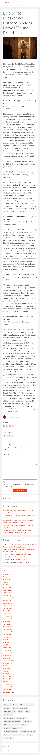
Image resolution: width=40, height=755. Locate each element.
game (27, 711)
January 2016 (7, 681)
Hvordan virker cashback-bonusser (15, 718)
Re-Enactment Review (28, 731)
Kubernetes (27, 721)
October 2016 (7, 658)
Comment (6, 454)
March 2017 (7, 647)
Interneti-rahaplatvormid (12, 721)
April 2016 (6, 674)
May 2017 (6, 645)
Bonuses (7, 708)
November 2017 (8, 632)
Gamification (8, 715)
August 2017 (7, 640)
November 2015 (8, 687)
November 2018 (8, 619)
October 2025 (7, 595)
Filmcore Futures (8, 435)
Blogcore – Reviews (26, 705)
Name (4, 467)
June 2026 (6, 579)
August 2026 (7, 574)
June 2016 (6, 668)
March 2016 (7, 676)
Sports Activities (18, 735)
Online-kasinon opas (10, 731)
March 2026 (7, 587)
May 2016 (6, 671)
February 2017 (7, 650)
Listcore (24, 725)
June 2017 (6, 642)
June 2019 (6, 611)
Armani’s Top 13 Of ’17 (21, 559)
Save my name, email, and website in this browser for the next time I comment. (20, 485)
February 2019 (7, 613)
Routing (6, 735)
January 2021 (7, 600)
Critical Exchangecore (20, 708)
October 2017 (7, 634)
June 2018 (6, 621)
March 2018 (7, 624)
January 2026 (7, 590)
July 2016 (6, 666)
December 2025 (8, 592)
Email (4, 475)
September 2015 (8, 692)
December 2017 (8, 629)
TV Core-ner (8, 738)
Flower (20, 711)
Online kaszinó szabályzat (12, 728)
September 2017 (8, 637)
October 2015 (7, 689)
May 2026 (6, 582)
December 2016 (8, 653)
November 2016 (8, 655)
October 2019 (7, 608)
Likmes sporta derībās (11, 725)
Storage (29, 735)
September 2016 (8, 661)
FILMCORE (6, 3)
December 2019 (8, 606)
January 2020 (7, 603)
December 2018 (8, 616)
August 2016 (7, 663)
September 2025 (8, 598)
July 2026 (6, 577)
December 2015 (8, 684)
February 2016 (7, 679)
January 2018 (7, 627)
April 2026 (6, 585)
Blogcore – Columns (10, 705)
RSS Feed (6, 750)
